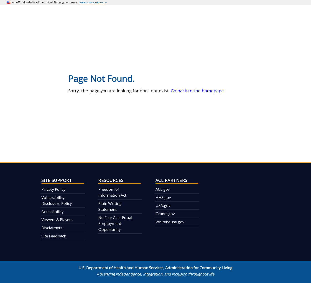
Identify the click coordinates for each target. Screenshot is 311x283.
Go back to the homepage (197, 90)
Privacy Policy (53, 189)
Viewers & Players (57, 219)
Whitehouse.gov (170, 221)
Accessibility (52, 211)
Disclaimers (51, 227)
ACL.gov (163, 189)
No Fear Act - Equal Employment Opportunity (115, 223)
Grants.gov (165, 213)
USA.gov (163, 205)
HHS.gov (163, 197)
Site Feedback (53, 236)
